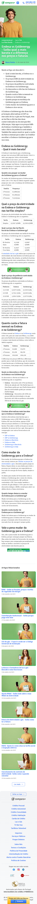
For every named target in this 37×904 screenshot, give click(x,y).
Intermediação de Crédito (18, 854)
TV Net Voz (18, 825)
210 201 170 (30, 2)
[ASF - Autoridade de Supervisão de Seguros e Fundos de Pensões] (12, 875)
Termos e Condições (18, 847)
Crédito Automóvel (18, 809)
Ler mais (17, 784)
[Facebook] (14, 869)
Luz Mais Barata (7, 42)
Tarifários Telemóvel (18, 828)
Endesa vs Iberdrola (11, 440)
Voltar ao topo (17, 794)
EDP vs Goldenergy (11, 438)
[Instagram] (18, 869)
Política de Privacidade (18, 851)
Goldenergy (27, 333)
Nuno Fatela (10, 62)
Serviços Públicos (18, 836)
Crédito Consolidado (18, 812)
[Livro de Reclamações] (24, 875)
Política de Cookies (18, 860)
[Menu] (17, 2)
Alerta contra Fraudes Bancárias (19, 857)
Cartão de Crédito (18, 818)
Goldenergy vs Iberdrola (13, 445)
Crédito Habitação (18, 815)
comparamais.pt (7, 40)
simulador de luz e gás (10, 254)
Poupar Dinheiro (18, 839)
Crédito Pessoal (18, 806)
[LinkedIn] (23, 869)
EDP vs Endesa (10, 436)
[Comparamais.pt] (8, 2)
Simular (20, 901)
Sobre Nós (18, 844)
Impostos (18, 833)
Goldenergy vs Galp (11, 447)
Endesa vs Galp (10, 442)
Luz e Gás (18, 40)
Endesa (17, 333)
